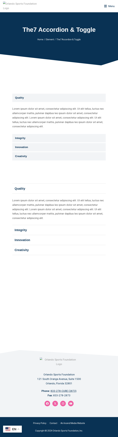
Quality (19, 97)
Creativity (21, 156)
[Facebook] (47, 403)
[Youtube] (71, 403)
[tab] (59, 98)
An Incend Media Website (73, 423)
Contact (53, 423)
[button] (109, 6)
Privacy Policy (39, 423)
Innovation (21, 147)
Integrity (20, 138)
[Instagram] (63, 403)
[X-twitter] (55, 403)
